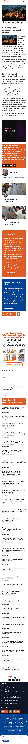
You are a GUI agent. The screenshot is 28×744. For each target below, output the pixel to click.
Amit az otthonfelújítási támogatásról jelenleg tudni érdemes (12, 424)
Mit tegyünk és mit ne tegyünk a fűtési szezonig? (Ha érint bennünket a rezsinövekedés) (13, 529)
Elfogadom (6, 740)
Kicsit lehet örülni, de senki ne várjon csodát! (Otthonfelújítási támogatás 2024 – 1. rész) (14, 462)
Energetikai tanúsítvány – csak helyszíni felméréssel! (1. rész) (13, 491)
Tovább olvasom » (5, 412)
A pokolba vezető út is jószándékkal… (11, 223)
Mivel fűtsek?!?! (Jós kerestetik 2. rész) (13, 617)
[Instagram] (14, 314)
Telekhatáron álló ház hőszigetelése (11, 200)
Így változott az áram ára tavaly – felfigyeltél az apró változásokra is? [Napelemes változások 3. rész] (12, 472)
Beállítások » (22, 738)
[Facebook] (3, 314)
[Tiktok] (7, 314)
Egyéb (22, 177)
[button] (24, 1)
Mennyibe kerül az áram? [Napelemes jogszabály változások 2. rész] (13, 482)
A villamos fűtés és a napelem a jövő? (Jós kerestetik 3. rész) (13, 609)
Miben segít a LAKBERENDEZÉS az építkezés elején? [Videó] (12, 592)
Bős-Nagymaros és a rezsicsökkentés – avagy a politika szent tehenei (13, 407)
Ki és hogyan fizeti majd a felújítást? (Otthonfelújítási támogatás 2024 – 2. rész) (13, 452)
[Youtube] (11, 314)
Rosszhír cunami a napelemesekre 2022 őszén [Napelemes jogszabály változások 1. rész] (14, 501)
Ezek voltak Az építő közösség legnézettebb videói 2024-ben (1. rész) (13, 442)
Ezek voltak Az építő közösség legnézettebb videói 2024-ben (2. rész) (13, 433)
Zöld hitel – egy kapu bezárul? (10, 601)
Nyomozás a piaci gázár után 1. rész (12, 584)
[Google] (18, 314)
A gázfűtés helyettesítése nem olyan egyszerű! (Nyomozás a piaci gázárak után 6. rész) (12, 540)
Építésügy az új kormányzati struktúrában (14, 416)
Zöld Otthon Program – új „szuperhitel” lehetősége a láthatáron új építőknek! (13, 641)
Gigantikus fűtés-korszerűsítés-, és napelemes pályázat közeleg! (12, 668)
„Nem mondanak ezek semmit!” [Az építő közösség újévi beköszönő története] (14, 510)
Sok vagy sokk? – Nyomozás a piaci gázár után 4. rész (12, 559)
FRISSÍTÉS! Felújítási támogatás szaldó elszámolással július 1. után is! (13, 650)
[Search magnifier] (25, 395)
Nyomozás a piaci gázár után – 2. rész (13, 577)
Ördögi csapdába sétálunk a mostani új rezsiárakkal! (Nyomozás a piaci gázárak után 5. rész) (13, 550)
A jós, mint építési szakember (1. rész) (13, 624)
